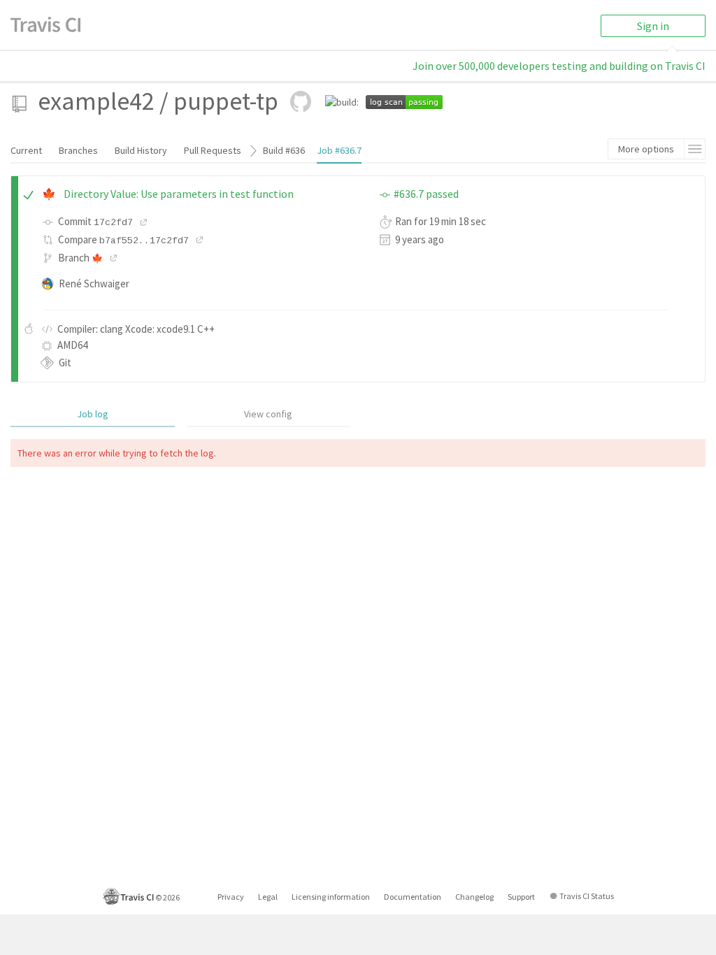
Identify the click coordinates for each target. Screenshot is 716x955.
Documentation (412, 896)
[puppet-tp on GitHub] (300, 101)
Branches (78, 150)
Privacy (230, 896)
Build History (141, 150)
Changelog (474, 896)
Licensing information (331, 896)
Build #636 (284, 150)
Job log (92, 414)
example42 (96, 101)
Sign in (653, 26)
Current (26, 150)
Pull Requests (212, 150)
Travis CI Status (586, 896)
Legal (268, 896)
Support (521, 896)
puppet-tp (225, 101)
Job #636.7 (339, 150)
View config (268, 414)
